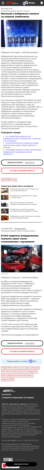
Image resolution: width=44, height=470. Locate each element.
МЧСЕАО (4, 274)
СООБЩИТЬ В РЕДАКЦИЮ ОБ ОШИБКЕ (18, 398)
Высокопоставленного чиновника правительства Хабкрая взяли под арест (23, 203)
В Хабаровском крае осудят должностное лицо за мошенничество (24, 189)
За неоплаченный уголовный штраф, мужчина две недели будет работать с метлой (21, 145)
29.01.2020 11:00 (6, 9)
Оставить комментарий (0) (22, 171)
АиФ (3, 49)
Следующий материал (21, 464)
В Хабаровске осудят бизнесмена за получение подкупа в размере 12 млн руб (24, 210)
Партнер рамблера (20, 459)
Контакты (6, 395)
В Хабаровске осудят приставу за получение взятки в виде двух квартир (25, 217)
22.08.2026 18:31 (7, 229)
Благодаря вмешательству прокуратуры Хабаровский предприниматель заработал (22, 152)
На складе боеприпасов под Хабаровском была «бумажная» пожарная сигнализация (22, 138)
